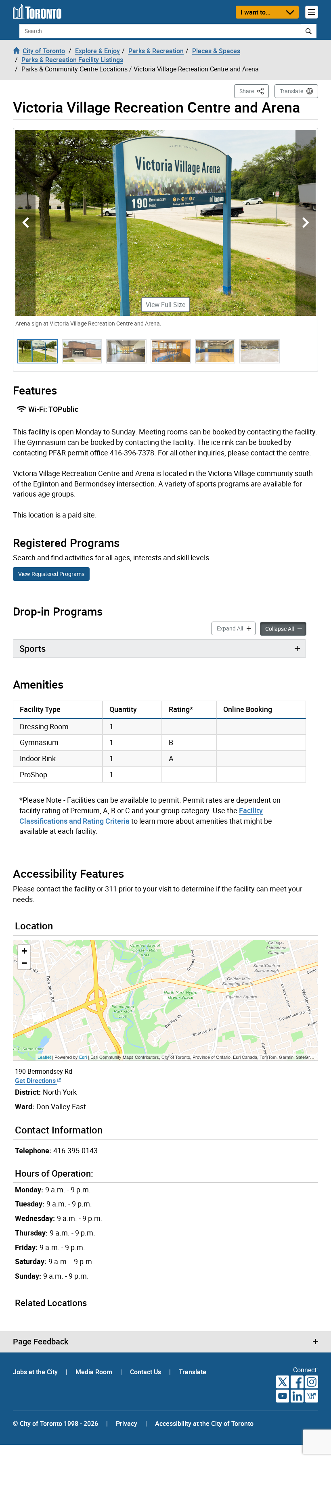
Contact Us (146, 1371)
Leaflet (44, 1057)
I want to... (255, 12)
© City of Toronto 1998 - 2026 (55, 1423)
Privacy (126, 1423)
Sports (32, 648)
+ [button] (24, 951)
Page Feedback (40, 1341)
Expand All (236, 628)
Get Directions (36, 1080)
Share (254, 91)
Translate (291, 91)
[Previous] (25, 223)
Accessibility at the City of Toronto (204, 1423)
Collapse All (285, 628)
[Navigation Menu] (311, 12)
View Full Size (165, 304)
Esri (83, 1057)
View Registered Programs (51, 574)
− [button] (24, 963)
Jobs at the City (36, 1371)
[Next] (305, 223)
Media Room (94, 1371)
